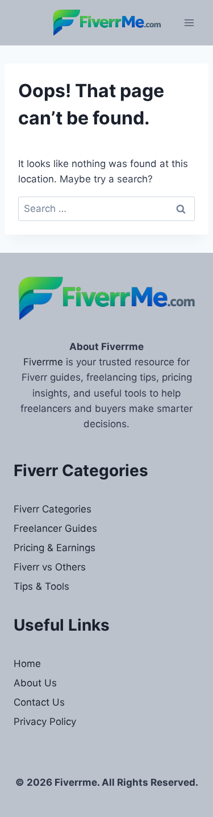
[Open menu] (188, 22)
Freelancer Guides (55, 528)
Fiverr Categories (52, 509)
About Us (35, 683)
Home (27, 663)
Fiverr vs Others (50, 567)
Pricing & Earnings (54, 547)
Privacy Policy (45, 721)
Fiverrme (43, 362)
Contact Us (39, 702)
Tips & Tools (41, 586)
